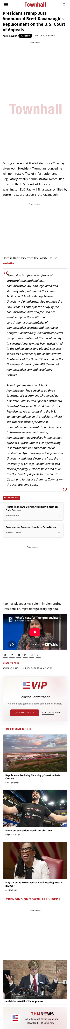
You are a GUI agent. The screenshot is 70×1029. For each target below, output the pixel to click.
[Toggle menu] (6, 4)
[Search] (64, 4)
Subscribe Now (51, 712)
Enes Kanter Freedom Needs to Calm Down (29, 830)
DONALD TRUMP (10, 668)
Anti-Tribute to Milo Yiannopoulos (24, 1001)
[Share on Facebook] (18, 655)
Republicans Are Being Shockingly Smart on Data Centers (32, 777)
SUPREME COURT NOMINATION (37, 668)
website (8, 263)
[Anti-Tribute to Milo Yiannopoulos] (35, 979)
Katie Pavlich (10, 36)
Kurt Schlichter (12, 782)
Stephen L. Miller (12, 834)
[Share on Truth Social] (12, 655)
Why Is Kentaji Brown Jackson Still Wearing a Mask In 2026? (33, 884)
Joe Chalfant (10, 890)
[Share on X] (5, 655)
